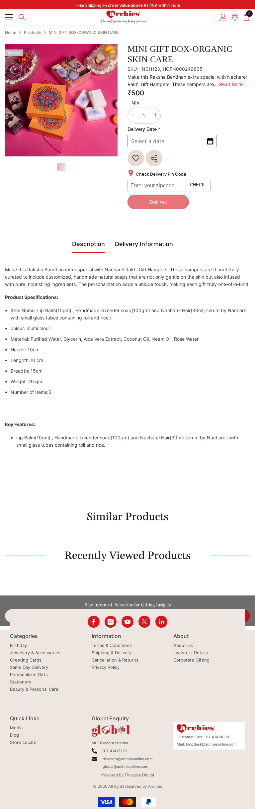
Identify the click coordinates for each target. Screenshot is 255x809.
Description (88, 243)
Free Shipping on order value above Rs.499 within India (127, 5)
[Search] (22, 17)
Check (197, 185)
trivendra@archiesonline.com (128, 759)
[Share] (154, 158)
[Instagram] (111, 622)
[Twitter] (144, 622)
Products (32, 32)
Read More (231, 84)
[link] (136, 158)
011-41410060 (217, 737)
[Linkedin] (161, 622)
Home (10, 32)
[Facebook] (94, 622)
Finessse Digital (139, 774)
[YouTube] (127, 622)
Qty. (136, 102)
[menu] (9, 17)
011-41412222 (115, 751)
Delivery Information (144, 243)
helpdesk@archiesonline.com (211, 744)
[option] (61, 100)
